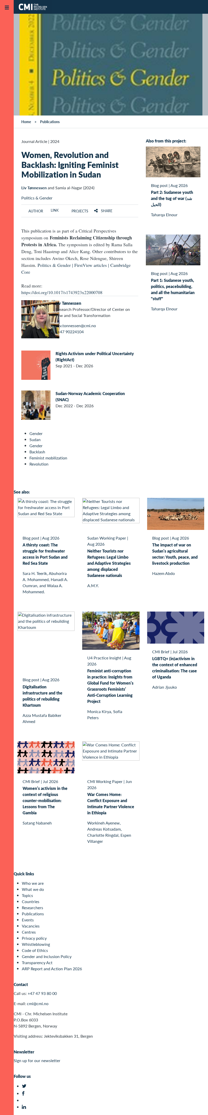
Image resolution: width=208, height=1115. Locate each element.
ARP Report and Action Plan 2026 (52, 969)
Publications (33, 914)
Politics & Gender (37, 198)
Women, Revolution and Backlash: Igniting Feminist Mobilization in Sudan (69, 164)
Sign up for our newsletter (37, 1060)
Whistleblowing (36, 944)
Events (28, 920)
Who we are (33, 883)
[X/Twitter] (25, 1086)
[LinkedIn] (25, 1107)
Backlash (37, 452)
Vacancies (31, 926)
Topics (27, 895)
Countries (30, 901)
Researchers (32, 907)
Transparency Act (37, 962)
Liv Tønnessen (34, 188)
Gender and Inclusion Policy (47, 956)
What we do (33, 889)
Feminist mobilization (48, 458)
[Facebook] (25, 1093)
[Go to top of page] (196, 1104)
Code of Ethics (35, 950)
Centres (29, 932)
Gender (36, 433)
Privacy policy (34, 938)
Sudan (35, 439)
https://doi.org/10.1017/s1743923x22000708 (61, 292)
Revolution (38, 464)
